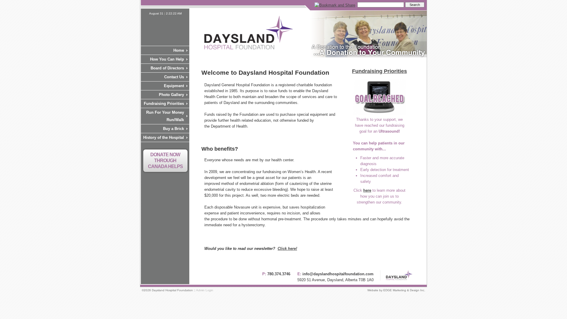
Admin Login (204, 290)
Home (178, 50)
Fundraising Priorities (164, 103)
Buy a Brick (173, 128)
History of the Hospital (163, 137)
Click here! (287, 248)
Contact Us (174, 77)
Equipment (174, 86)
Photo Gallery (171, 94)
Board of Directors (167, 68)
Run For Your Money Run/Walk (165, 116)
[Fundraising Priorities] (379, 113)
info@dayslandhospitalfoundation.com (338, 274)
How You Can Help (167, 59)
